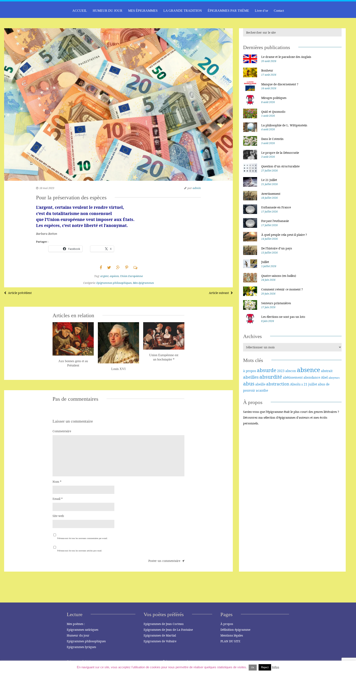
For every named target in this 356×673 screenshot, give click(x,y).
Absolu (295, 384)
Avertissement (270, 194)
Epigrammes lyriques (81, 647)
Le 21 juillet (269, 180)
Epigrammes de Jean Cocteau (164, 624)
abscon (290, 371)
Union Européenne (131, 276)
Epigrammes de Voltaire (160, 641)
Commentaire (62, 431)
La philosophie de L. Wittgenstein (284, 125)
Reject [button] (265, 667)
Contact (279, 10)
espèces (114, 276)
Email (58, 499)
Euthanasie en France (276, 207)
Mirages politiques (273, 98)
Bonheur (267, 70)
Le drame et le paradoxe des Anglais (286, 57)
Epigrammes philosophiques (114, 283)
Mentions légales (231, 635)
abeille (260, 384)
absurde (266, 370)
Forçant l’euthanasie (275, 221)
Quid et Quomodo (273, 112)
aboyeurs (334, 377)
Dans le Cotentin (272, 139)
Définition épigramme (235, 630)
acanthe (262, 390)
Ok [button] (252, 667)
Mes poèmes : (76, 624)
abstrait (327, 371)
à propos (249, 371)
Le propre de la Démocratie (280, 153)
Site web (58, 516)
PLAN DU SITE (230, 641)
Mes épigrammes (143, 283)
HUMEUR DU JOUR (107, 10)
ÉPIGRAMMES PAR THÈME (228, 10)
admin (197, 188)
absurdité (270, 376)
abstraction (277, 384)
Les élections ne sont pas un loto (283, 317)
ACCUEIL (79, 10)
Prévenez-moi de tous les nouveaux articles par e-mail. (79, 551)
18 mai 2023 (46, 188)
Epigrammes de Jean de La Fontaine (168, 630)
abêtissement (293, 377)
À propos (226, 624)
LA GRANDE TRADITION (182, 10)
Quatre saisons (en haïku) (278, 276)
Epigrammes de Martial (160, 635)
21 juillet (310, 384)
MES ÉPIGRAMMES (143, 10)
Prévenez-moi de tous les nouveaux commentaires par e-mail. (82, 538)
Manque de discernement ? (279, 84)
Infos (275, 667)
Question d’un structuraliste (280, 166)
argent (104, 276)
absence (308, 370)
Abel (324, 377)
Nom (57, 482)
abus (248, 383)
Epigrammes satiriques (82, 630)
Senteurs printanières (276, 303)
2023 (281, 371)
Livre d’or (261, 10)
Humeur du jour (78, 635)
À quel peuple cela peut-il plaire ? (284, 235)
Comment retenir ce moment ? (282, 289)
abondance (311, 377)
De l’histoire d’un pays (276, 248)
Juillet (265, 262)
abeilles (251, 377)
